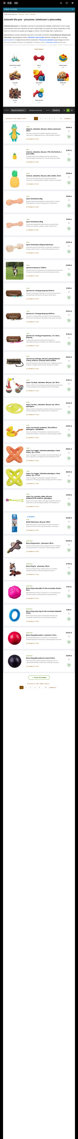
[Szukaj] (61, 3)
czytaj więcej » (39, 49)
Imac (27, 149)
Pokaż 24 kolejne (40, 678)
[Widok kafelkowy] (71, 110)
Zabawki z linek (52, 42)
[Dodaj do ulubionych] (69, 131)
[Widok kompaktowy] (64, 110)
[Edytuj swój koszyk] (72, 3)
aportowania (8, 40)
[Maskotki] (63, 75)
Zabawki (32, 14)
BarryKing (29, 541)
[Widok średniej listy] (68, 110)
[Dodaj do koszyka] (68, 136)
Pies (27, 14)
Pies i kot (21, 14)
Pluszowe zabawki (46, 40)
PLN (16, 3)
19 (60, 118)
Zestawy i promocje (35, 110)
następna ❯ (67, 118)
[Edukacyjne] (63, 58)
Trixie (27, 126)
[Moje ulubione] (67, 3)
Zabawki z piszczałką (36, 37)
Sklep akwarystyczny (10, 14)
